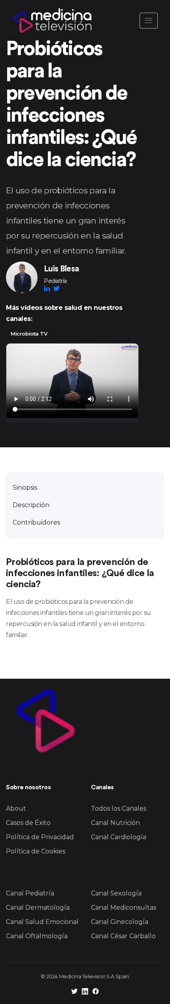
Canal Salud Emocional (42, 922)
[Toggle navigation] (149, 21)
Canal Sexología (116, 893)
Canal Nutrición (115, 822)
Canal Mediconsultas (123, 907)
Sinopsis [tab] (25, 487)
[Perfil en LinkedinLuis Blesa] (48, 288)
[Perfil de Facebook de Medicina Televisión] (95, 992)
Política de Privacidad (40, 837)
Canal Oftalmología (37, 936)
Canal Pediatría (30, 893)
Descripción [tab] (31, 505)
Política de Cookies (35, 851)
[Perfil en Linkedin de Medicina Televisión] (85, 992)
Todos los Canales (118, 808)
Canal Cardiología (118, 837)
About (16, 808)
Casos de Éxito (28, 822)
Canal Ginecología (119, 922)
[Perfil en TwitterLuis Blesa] (56, 288)
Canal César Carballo (123, 936)
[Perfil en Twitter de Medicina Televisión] (74, 992)
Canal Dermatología (38, 907)
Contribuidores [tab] (36, 522)
